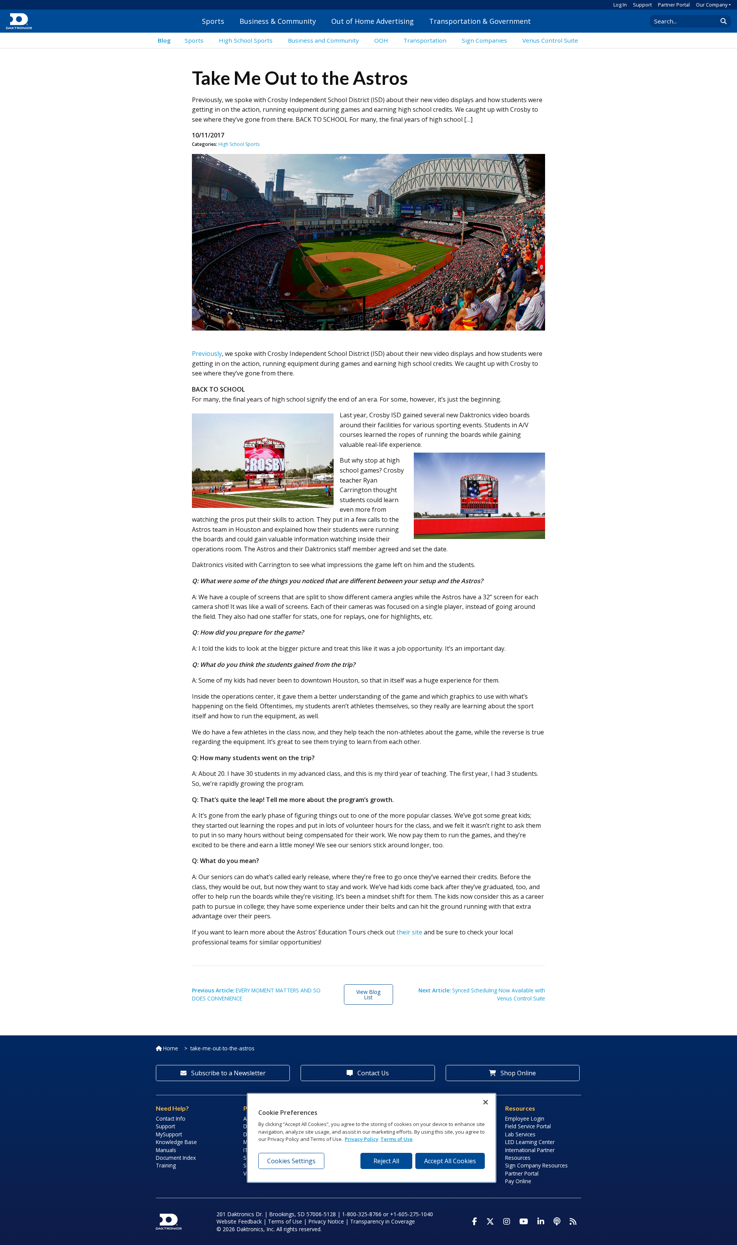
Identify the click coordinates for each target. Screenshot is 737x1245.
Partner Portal (674, 4)
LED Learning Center (530, 1142)
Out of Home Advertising (372, 21)
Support (642, 4)
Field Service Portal (528, 1126)
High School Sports (238, 144)
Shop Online (517, 1073)
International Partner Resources (530, 1153)
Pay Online (518, 1181)
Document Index (176, 1157)
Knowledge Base (176, 1142)
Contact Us (372, 1073)
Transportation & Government (480, 21)
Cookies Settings (291, 1161)
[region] (371, 1138)
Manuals (166, 1150)
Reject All (386, 1161)
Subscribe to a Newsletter (228, 1073)
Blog (164, 40)
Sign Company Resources (536, 1165)
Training (166, 1165)
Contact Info (170, 1118)
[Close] (485, 1102)
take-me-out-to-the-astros (222, 1048)
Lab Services (520, 1134)
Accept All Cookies (450, 1161)
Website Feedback (239, 1221)
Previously (207, 353)
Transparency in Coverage (382, 1221)
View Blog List (368, 994)
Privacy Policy (361, 1139)
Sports (213, 21)
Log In (620, 4)
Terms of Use (285, 1221)
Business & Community (278, 21)
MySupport (169, 1134)
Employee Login (524, 1118)
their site (409, 932)
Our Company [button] (711, 4)
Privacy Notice (326, 1221)
